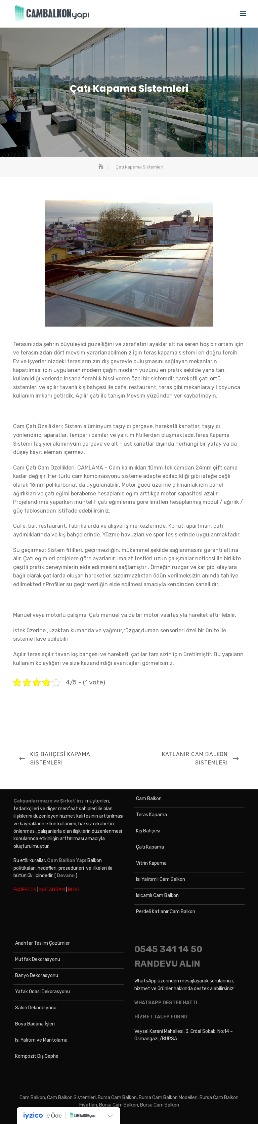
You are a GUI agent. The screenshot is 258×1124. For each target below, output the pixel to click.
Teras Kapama (151, 815)
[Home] (101, 167)
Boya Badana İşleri (35, 1024)
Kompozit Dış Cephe (36, 1056)
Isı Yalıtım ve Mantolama (41, 1040)
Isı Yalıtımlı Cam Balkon (160, 879)
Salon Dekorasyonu (35, 1008)
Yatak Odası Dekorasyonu (42, 992)
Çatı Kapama (150, 847)
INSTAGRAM (52, 890)
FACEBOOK (24, 890)
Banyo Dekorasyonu (36, 975)
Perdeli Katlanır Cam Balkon (165, 911)
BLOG (74, 890)
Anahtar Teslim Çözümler (42, 943)
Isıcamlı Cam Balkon (157, 895)
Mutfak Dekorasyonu (37, 959)
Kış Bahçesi (148, 831)
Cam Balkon (149, 798)
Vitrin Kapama (151, 863)
